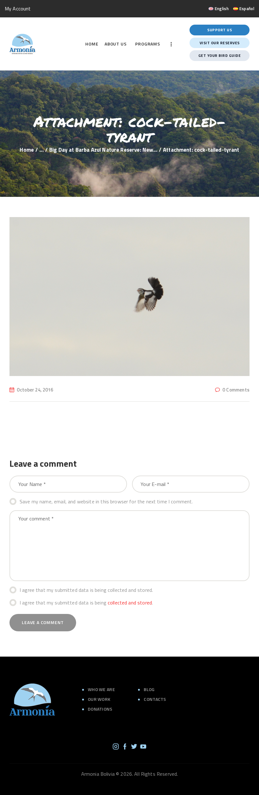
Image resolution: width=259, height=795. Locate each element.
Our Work (99, 699)
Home (27, 150)
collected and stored (130, 602)
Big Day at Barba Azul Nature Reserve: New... (103, 150)
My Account (18, 8)
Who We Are (101, 689)
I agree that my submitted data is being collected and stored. (86, 590)
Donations (100, 709)
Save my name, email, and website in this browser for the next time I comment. (106, 501)
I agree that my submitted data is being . (86, 602)
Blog (149, 689)
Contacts (155, 699)
